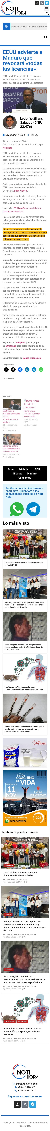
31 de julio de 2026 (13, 937)
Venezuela (22, 1021)
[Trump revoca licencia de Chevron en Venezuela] (33, 404)
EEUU (38, 469)
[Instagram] (37, 3)
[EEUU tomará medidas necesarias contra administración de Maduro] (12, 404)
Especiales (9, 1021)
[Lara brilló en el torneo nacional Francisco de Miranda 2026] (25, 544)
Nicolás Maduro (25, 473)
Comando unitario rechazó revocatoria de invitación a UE (11, 449)
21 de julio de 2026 (13, 1041)
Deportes (9, 865)
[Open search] (47, 13)
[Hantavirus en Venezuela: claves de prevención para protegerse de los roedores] (25, 669)
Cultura (8, 914)
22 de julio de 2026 (13, 989)
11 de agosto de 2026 (14, 882)
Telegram (20, 342)
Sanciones (24, 477)
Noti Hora (7, 147)
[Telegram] (47, 3)
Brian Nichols (20, 190)
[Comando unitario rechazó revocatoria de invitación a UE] (12, 439)
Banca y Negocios (32, 358)
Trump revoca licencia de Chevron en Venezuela (32, 414)
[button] (46, 8)
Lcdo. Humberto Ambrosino (16, 879)
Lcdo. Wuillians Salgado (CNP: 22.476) (21, 934)
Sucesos (8, 969)
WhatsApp (11, 346)
